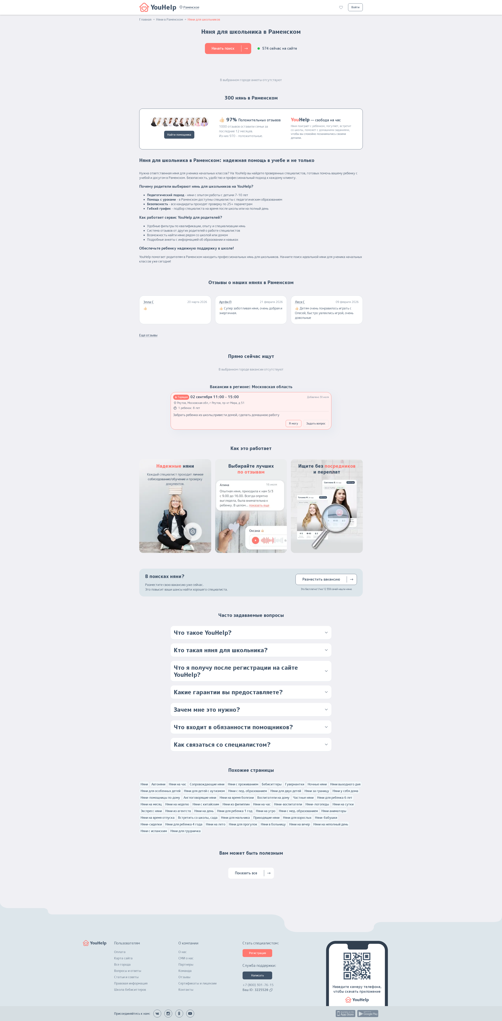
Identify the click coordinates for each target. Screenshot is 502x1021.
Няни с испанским (154, 831)
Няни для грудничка (185, 831)
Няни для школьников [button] (204, 19)
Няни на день (204, 811)
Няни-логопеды (317, 804)
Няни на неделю (177, 804)
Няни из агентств (178, 811)
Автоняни (158, 784)
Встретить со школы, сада (197, 817)
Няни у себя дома (345, 791)
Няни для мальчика (235, 817)
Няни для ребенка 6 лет (334, 797)
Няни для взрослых (297, 817)
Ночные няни (317, 784)
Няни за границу (317, 791)
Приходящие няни (266, 817)
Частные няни (303, 797)
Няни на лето (215, 824)
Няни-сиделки (151, 824)
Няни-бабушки (326, 817)
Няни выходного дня (345, 784)
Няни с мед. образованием (298, 811)
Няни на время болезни (237, 797)
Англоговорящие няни (200, 797)
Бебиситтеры (272, 784)
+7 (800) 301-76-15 (258, 985)
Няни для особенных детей (160, 791)
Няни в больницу (273, 824)
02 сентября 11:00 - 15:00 (214, 396)
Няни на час (177, 784)
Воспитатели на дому (273, 797)
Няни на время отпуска (158, 817)
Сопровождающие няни (207, 784)
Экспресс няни (151, 811)
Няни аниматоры (333, 811)
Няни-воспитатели (288, 804)
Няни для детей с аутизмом (204, 791)
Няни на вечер (299, 824)
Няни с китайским (206, 804)
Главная (145, 19)
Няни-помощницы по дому (160, 797)
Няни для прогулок (243, 824)
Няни (144, 784)
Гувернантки (294, 784)
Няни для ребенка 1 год (234, 811)
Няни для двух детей (285, 791)
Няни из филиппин (236, 804)
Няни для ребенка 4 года (183, 824)
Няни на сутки (343, 804)
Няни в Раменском (169, 19)
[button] (191, 7)
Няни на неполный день (330, 824)
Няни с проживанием (243, 784)
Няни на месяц (151, 804)
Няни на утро (265, 811)
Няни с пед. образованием (247, 791)
